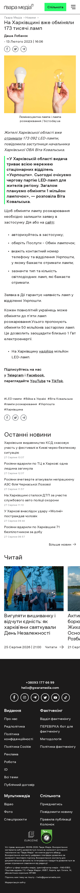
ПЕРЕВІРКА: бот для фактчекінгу (56, 729)
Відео (8, 804)
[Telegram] (24, 49)
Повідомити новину (56, 811)
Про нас (10, 718)
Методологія (50, 739)
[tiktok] (66, 697)
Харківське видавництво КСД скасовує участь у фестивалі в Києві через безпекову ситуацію (40, 447)
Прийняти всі (16, 879)
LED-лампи (14, 398)
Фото (8, 811)
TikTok (57, 381)
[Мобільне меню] (73, 7)
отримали (13, 138)
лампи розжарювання (21, 404)
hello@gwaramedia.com (40, 687)
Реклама (11, 754)
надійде (46, 351)
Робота (10, 761)
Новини (30, 17)
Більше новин (60, 544)
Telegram (15, 375)
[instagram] (25, 697)
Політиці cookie (15, 871)
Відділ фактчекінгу (55, 718)
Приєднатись (51, 804)
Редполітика (14, 726)
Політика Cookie (17, 746)
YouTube (38, 381)
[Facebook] (7, 49)
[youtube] (55, 697)
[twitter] (45, 697)
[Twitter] (15, 49)
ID (6, 769)
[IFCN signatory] (46, 837)
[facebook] (14, 697)
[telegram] (35, 697)
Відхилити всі (42, 879)
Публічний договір (19, 784)
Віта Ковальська (61, 398)
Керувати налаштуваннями (25, 886)
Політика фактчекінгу (58, 746)
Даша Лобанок (16, 35)
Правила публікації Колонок (55, 822)
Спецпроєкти (15, 819)
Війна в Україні (35, 398)
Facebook (35, 375)
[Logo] (19, 7)
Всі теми (11, 777)
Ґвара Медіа (13, 17)
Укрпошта (48, 404)
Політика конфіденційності (18, 736)
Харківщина (14, 409)
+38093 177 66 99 (40, 682)
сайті (49, 222)
